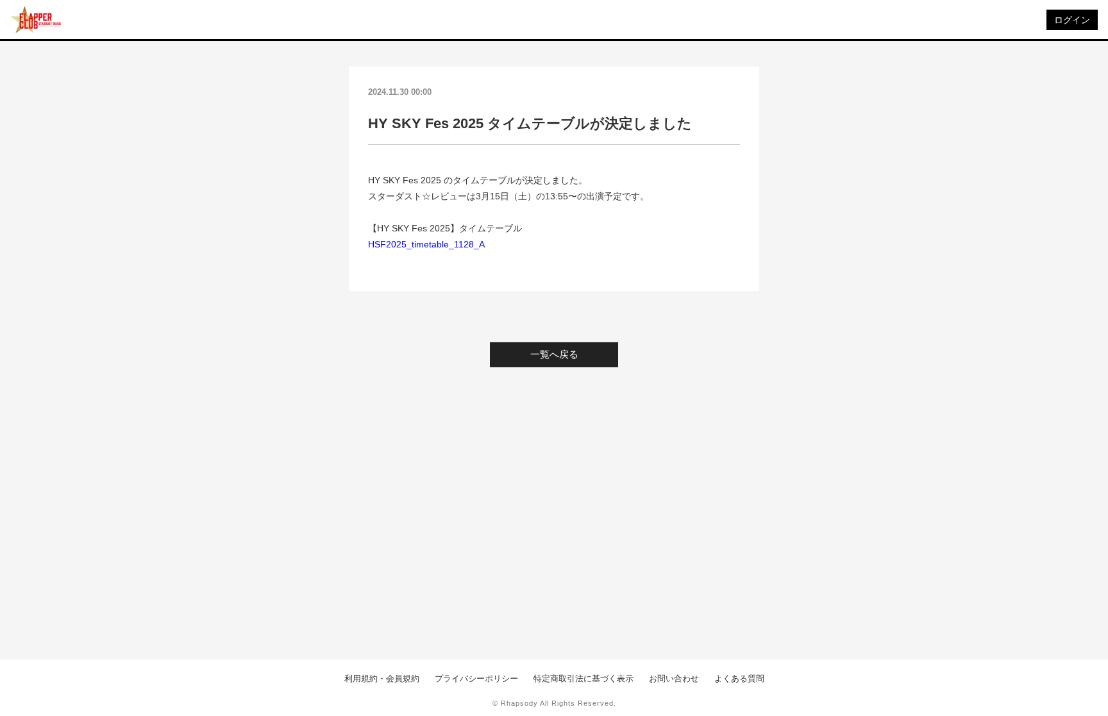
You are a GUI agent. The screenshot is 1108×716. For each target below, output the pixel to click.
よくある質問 (739, 678)
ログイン (1072, 20)
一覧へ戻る (554, 354)
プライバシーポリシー (476, 678)
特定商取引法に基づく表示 (583, 678)
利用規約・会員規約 (381, 678)
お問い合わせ (674, 678)
